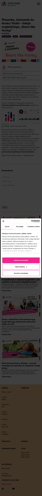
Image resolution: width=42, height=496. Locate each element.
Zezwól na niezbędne (21, 273)
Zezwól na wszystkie (21, 260)
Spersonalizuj (20, 267)
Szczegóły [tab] (19, 226)
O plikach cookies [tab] (33, 226)
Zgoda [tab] (7, 226)
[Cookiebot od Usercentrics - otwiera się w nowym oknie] (31, 221)
